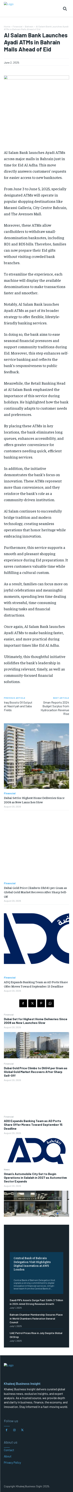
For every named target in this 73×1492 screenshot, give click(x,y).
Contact (9, 1450)
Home (7, 26)
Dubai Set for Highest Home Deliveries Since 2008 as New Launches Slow (35, 1020)
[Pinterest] (41, 1003)
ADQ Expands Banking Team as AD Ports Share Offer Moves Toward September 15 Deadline (33, 1124)
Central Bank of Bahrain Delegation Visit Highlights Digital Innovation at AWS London (32, 1263)
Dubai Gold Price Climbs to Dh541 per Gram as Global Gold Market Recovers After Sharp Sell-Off (35, 1071)
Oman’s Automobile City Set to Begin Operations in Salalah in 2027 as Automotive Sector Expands (35, 1177)
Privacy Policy (12, 1462)
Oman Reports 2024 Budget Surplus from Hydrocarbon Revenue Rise (55, 707)
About (7, 1456)
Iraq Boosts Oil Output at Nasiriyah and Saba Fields (18, 706)
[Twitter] (32, 1003)
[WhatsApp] (50, 1003)
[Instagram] (14, 1430)
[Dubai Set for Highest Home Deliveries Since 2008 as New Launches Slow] (36, 1045)
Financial (9, 1014)
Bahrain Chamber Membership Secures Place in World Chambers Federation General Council (36, 1318)
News (7, 1169)
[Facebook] (23, 1003)
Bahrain (29, 26)
